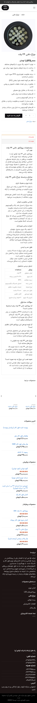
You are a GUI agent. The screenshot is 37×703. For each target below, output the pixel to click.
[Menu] (34, 7)
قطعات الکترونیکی (29, 604)
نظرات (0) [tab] (31, 141)
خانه (23, 15)
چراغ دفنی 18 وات (30, 407)
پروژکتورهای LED (29, 592)
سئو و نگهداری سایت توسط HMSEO (18, 700)
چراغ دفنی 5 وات (12, 407)
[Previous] (36, 400)
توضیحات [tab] (31, 137)
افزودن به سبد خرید (13, 115)
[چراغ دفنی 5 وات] (9, 393)
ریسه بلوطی (31, 600)
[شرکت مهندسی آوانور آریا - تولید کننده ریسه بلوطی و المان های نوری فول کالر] (20, 7)
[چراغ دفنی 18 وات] (27, 393)
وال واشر (32, 608)
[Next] (1, 400)
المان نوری (31, 588)
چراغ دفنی (15, 15)
